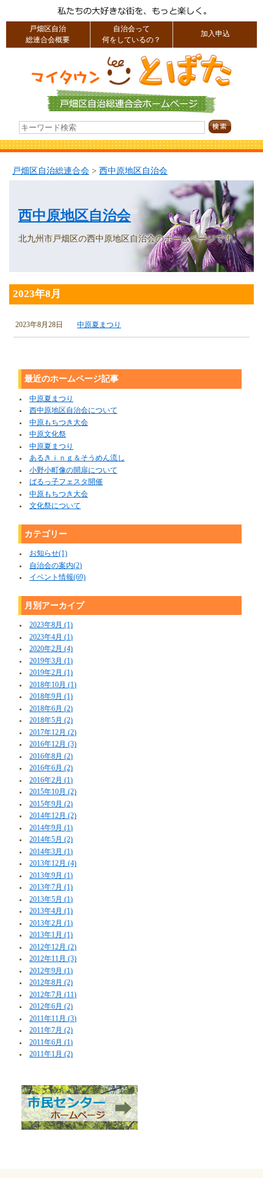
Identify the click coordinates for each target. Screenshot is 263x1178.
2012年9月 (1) (51, 971)
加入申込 (215, 34)
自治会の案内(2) (55, 566)
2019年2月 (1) (51, 673)
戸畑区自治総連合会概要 (48, 34)
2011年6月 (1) (51, 1043)
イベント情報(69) (57, 577)
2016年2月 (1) (51, 780)
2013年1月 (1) (51, 935)
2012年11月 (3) (52, 959)
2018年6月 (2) (51, 709)
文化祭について (55, 506)
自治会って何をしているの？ (131, 34)
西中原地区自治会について (73, 410)
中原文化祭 (47, 434)
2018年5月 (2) (51, 720)
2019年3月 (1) (51, 661)
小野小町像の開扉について (73, 470)
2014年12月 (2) (52, 816)
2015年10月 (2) (52, 792)
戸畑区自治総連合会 (50, 170)
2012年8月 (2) (51, 983)
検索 (231, 127)
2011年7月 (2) (51, 1030)
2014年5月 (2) (51, 840)
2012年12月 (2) (52, 947)
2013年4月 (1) (51, 911)
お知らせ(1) (48, 554)
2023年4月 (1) (51, 637)
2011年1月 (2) (51, 1054)
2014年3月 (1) (51, 852)
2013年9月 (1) (51, 876)
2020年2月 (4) (51, 649)
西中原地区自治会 (133, 170)
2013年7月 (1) (51, 887)
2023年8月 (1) (51, 625)
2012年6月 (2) (51, 1007)
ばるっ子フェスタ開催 (66, 482)
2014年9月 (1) (51, 828)
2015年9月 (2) (51, 804)
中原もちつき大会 (58, 423)
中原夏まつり (99, 325)
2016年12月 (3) (52, 744)
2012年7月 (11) (52, 995)
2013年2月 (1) (51, 923)
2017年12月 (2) (52, 733)
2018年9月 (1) (51, 697)
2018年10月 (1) (52, 685)
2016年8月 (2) (51, 756)
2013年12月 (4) (52, 863)
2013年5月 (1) (51, 900)
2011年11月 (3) (52, 1019)
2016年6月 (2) (51, 768)
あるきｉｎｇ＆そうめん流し (77, 458)
